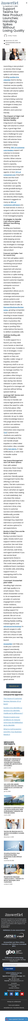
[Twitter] (16, 994)
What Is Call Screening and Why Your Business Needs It (13, 732)
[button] (26, 2)
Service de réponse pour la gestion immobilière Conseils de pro (14, 833)
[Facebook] (11, 994)
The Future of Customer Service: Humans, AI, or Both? (13, 701)
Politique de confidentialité (14, 1001)
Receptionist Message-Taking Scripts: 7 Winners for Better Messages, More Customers (14, 879)
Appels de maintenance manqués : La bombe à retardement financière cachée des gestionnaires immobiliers (13, 762)
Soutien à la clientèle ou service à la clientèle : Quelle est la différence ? (13, 710)
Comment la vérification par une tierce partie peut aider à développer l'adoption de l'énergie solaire (14, 810)
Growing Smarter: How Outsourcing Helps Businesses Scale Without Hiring (13, 855)
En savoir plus (5, 927)
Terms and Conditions (14, 1005)
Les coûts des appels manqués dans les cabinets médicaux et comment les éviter (13, 786)
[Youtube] (22, 994)
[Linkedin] (6, 994)
